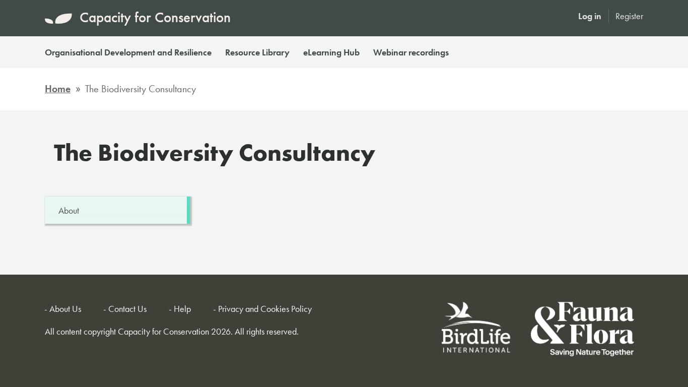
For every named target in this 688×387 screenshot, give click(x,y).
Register (629, 16)
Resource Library (257, 52)
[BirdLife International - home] (476, 331)
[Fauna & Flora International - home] (582, 331)
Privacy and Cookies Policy (265, 308)
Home (58, 88)
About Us (65, 308)
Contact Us (127, 308)
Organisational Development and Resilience (128, 52)
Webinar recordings (411, 52)
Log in (589, 16)
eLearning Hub (331, 52)
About (68, 210)
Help (182, 308)
